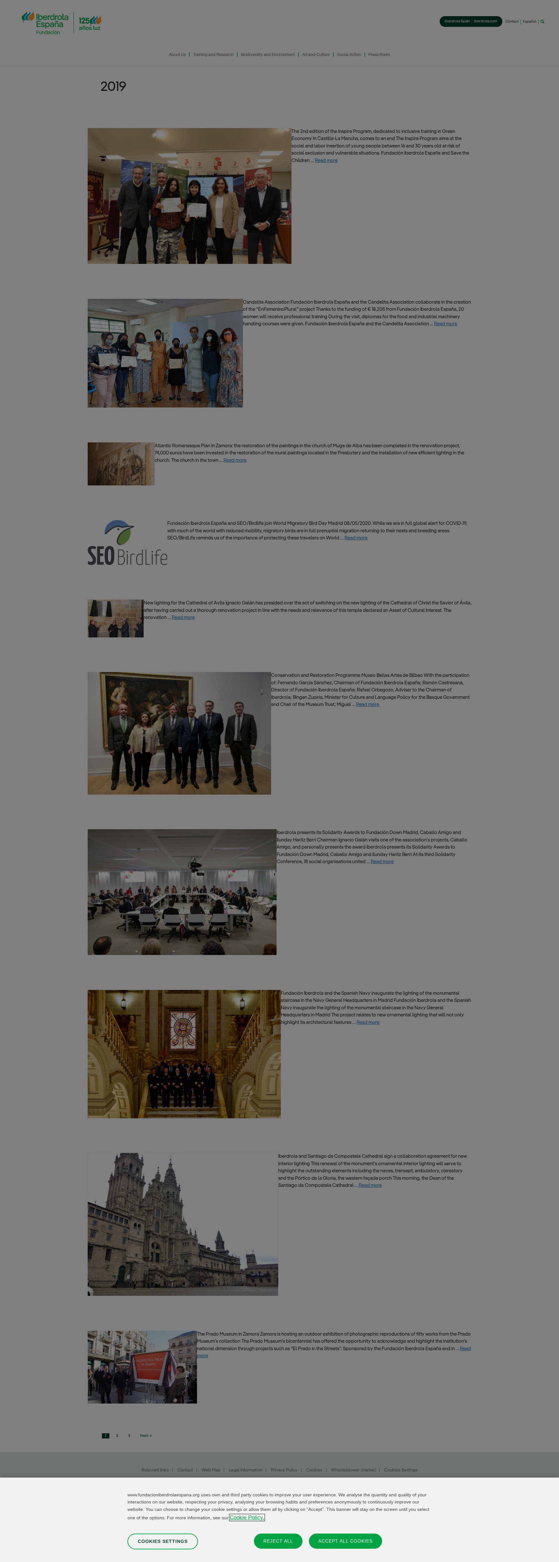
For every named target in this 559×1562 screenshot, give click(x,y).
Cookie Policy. (247, 1517)
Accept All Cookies (345, 1540)
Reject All (278, 1540)
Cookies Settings (163, 1541)
